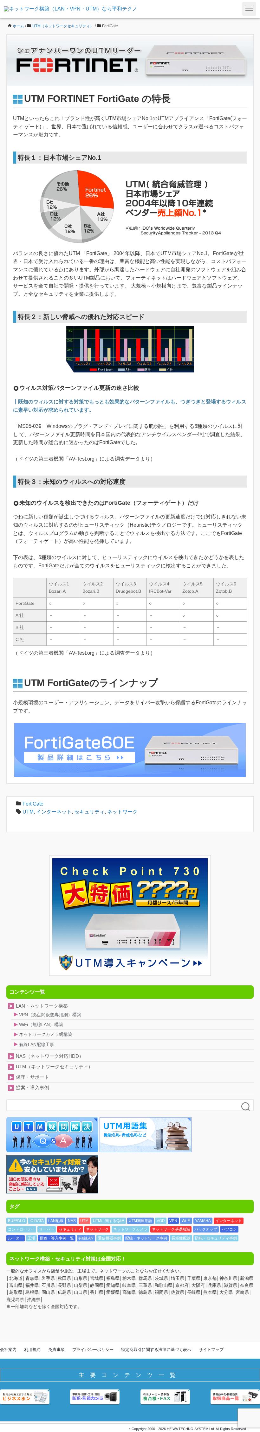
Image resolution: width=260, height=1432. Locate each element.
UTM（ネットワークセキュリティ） (54, 1066)
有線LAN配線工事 (36, 1044)
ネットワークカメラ (130, 1229)
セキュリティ (89, 811)
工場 (31, 1238)
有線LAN (86, 1238)
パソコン (229, 1229)
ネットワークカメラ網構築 (45, 1034)
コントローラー (21, 1229)
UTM (28, 811)
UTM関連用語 (140, 1221)
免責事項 (56, 1349)
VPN (173, 1221)
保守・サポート (32, 1077)
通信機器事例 (109, 1238)
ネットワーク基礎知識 (171, 1229)
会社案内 (8, 1349)
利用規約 (32, 1349)
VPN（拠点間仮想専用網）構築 (50, 1014)
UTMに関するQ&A (108, 1221)
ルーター (15, 1238)
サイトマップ (211, 1349)
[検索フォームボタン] (246, 1107)
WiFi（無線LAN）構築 (41, 1024)
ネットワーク (122, 811)
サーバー (46, 1229)
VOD (161, 1221)
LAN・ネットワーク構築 (42, 1006)
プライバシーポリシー (93, 1349)
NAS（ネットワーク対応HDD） (50, 1056)
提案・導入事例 (32, 1087)
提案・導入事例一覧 (57, 1238)
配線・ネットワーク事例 (146, 1238)
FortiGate (33, 804)
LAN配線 (55, 1221)
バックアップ (205, 1229)
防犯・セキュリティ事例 (216, 1238)
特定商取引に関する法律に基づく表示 (156, 1349)
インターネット (54, 811)
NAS (72, 1221)
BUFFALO (16, 1221)
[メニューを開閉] (249, 9)
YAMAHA (203, 1221)
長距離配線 (181, 1238)
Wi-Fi (186, 1221)
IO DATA (36, 1221)
